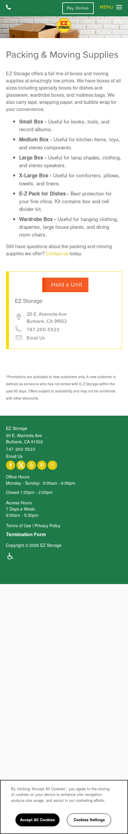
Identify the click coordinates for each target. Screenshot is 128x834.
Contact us (57, 253)
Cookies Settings (89, 819)
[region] (64, 807)
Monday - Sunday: (23, 483)
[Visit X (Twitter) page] (21, 465)
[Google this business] (52, 465)
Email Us (36, 338)
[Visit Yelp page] (31, 465)
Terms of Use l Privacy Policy (33, 525)
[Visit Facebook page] (10, 465)
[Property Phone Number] (8, 7)
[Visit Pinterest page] (41, 465)
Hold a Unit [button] (67, 284)
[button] (78, 8)
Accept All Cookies (37, 819)
